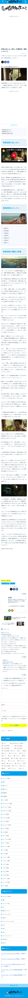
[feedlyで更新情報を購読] (9, 610)
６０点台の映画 (6, 583)
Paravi (3, 942)
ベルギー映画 (5, 875)
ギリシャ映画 (5, 835)
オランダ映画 (5, 828)
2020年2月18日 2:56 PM (6, 634)
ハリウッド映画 (6, 778)
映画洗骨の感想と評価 (7, 133)
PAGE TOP (14, 985)
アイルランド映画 (6, 807)
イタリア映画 (5, 821)
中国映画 (4, 796)
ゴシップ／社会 (6, 903)
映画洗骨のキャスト (6, 131)
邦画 (9, 580)
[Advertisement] (14, 32)
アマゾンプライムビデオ (8, 921)
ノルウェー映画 (6, 857)
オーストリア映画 (6, 825)
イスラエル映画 (6, 817)
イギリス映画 (5, 814)
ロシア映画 (5, 885)
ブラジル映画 (5, 871)
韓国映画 (4, 792)
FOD (3, 928)
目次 (12, 125)
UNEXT (4, 580)
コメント (4, 688)
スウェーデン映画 (6, 839)
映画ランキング (6, 910)
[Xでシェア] (2, 62)
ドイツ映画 (5, 850)
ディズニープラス (6, 914)
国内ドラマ (5, 789)
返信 (25, 656)
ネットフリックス (6, 935)
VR (3, 907)
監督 (3, 900)
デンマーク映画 (6, 846)
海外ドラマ (5, 785)
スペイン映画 (5, 843)
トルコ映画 (5, 853)
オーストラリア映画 (7, 803)
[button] (25, 502)
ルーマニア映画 (6, 882)
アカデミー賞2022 (6, 896)
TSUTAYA (4, 939)
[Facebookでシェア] (5, 62)
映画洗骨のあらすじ (6, 129)
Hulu (3, 932)
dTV (3, 925)
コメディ (13, 583)
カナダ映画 (5, 832)
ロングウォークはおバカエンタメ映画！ (10, 953)
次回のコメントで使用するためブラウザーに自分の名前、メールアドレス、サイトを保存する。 (14, 718)
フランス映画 (5, 867)
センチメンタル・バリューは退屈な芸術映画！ (12, 969)
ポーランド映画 (6, 878)
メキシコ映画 (5, 864)
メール (3, 710)
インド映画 (5, 800)
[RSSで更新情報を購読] (12, 610)
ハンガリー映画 (6, 860)
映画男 (10, 597)
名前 (3, 704)
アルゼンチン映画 (6, 810)
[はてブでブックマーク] (8, 62)
